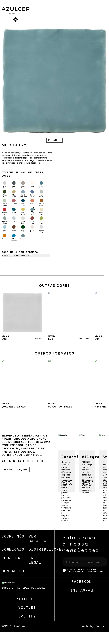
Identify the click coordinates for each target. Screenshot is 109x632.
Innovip (101, 626)
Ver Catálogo (39, 538)
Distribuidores (46, 549)
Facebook (82, 581)
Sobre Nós (13, 536)
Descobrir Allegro (87, 482)
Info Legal (35, 560)
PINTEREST (27, 599)
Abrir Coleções (15, 469)
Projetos (12, 557)
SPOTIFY (27, 616)
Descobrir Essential (66, 482)
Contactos (13, 570)
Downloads (13, 549)
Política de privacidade (92, 571)
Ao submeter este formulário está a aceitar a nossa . (85, 570)
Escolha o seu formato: (21, 252)
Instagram (81, 590)
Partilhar (54, 140)
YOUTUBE (27, 607)
